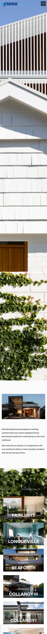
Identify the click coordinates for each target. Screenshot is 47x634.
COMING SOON (11, 493)
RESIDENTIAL (11, 489)
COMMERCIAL (29, 489)
